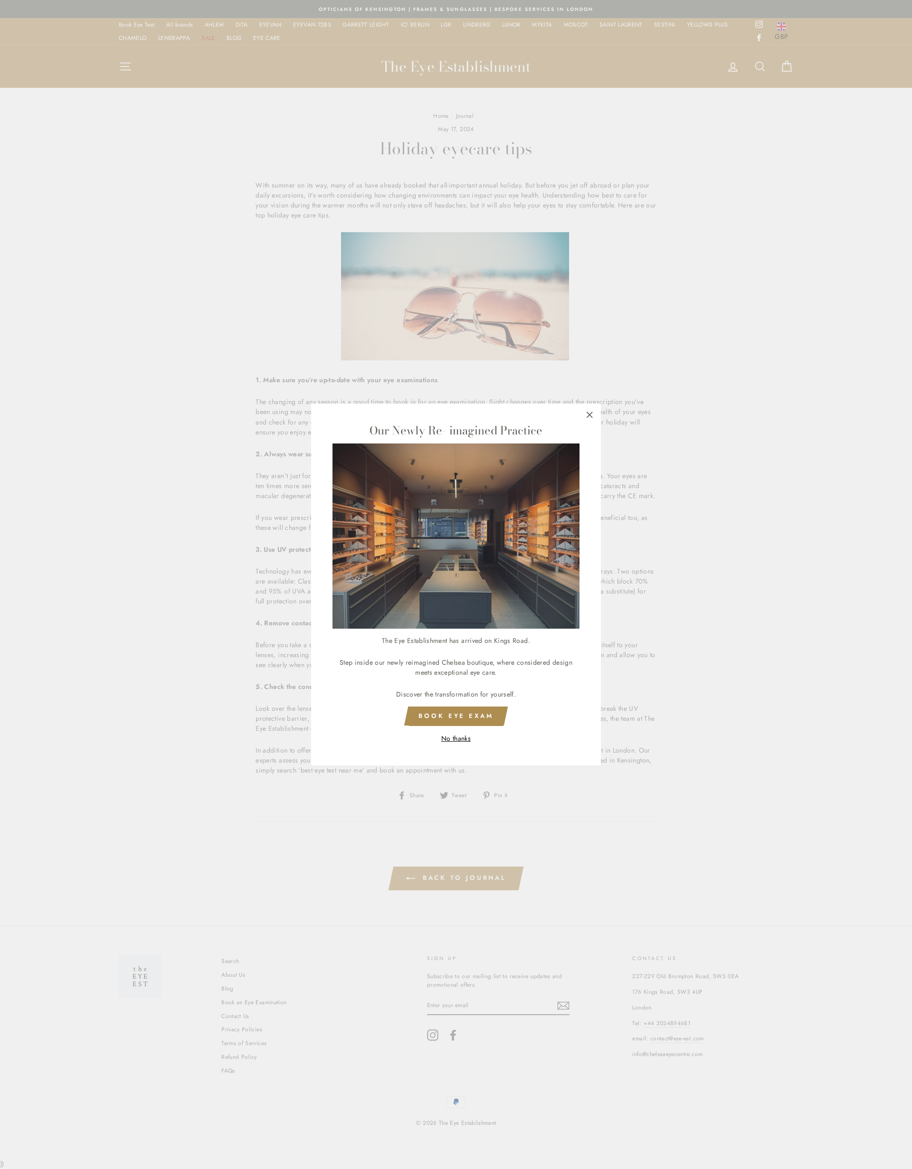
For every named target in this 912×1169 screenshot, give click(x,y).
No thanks (456, 738)
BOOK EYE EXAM (456, 715)
